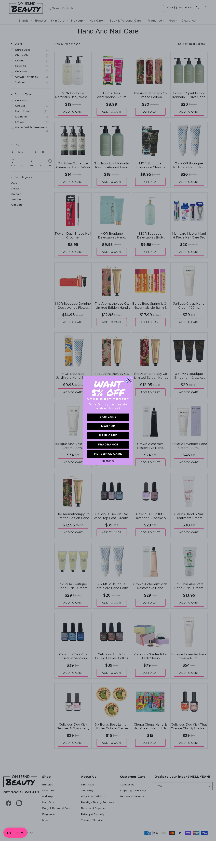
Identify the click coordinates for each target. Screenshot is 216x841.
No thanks (108, 460)
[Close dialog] (129, 380)
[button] (108, 417)
